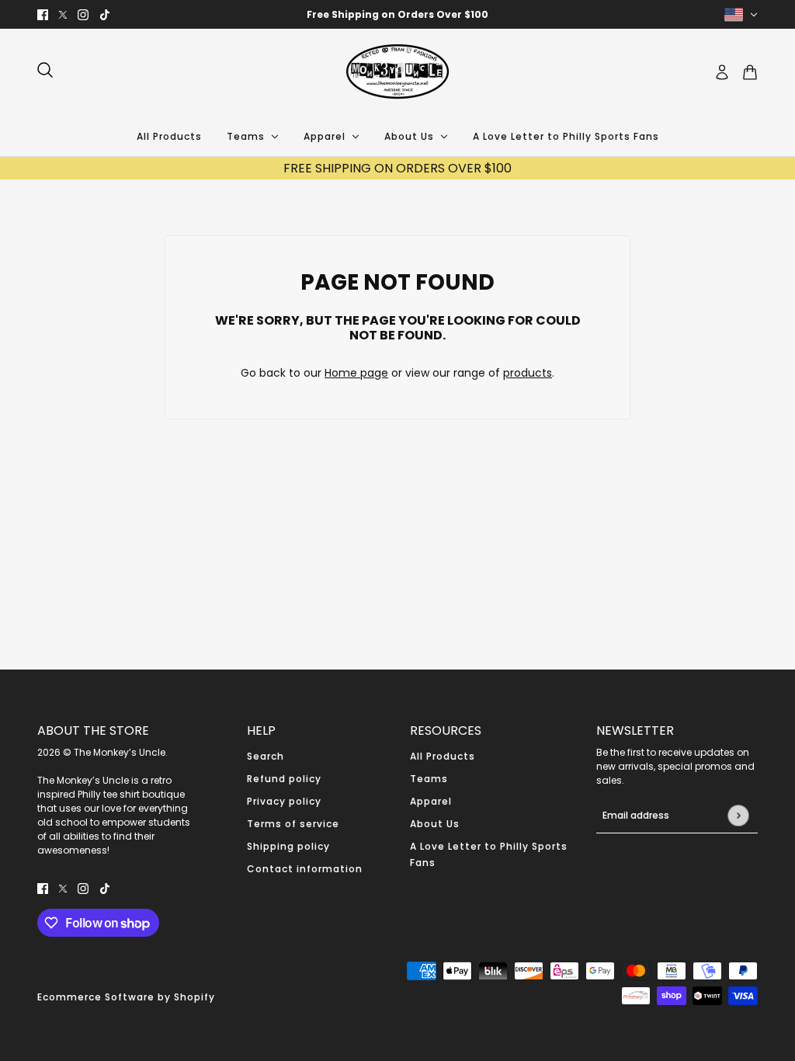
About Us (435, 823)
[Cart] (750, 72)
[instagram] (83, 14)
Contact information (305, 868)
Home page (356, 373)
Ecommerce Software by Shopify (126, 997)
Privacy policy (284, 801)
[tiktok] (104, 14)
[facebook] (42, 14)
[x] (63, 14)
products (527, 373)
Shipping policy (288, 846)
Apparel (431, 801)
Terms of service (293, 823)
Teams (429, 778)
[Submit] (737, 815)
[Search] (45, 70)
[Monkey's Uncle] (397, 72)
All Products (442, 756)
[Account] (722, 72)
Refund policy (284, 778)
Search (265, 756)
